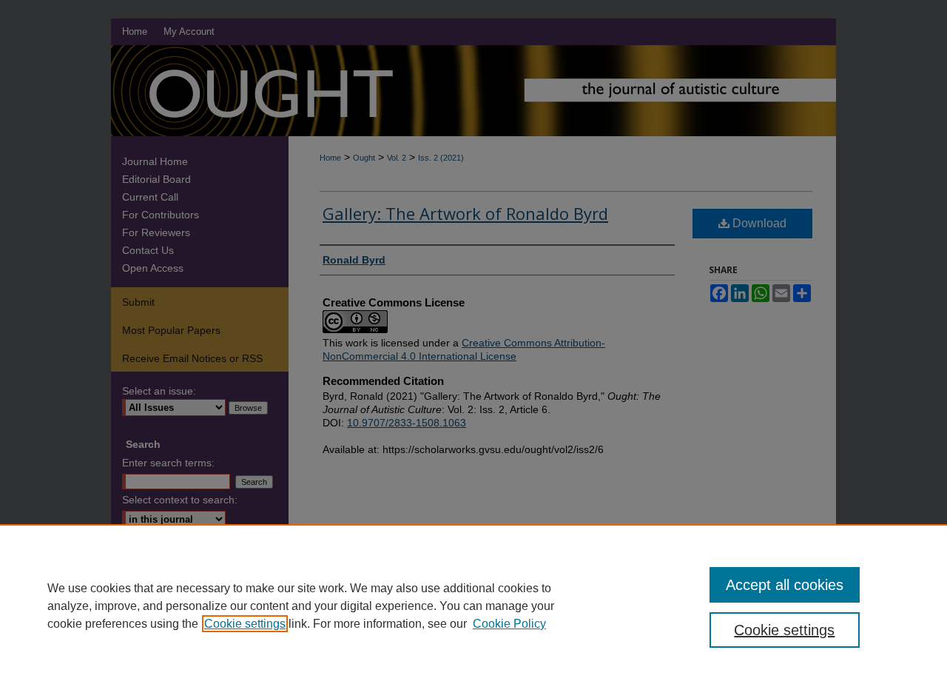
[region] (473, 605)
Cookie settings (245, 623)
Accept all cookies (784, 585)
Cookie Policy (509, 623)
